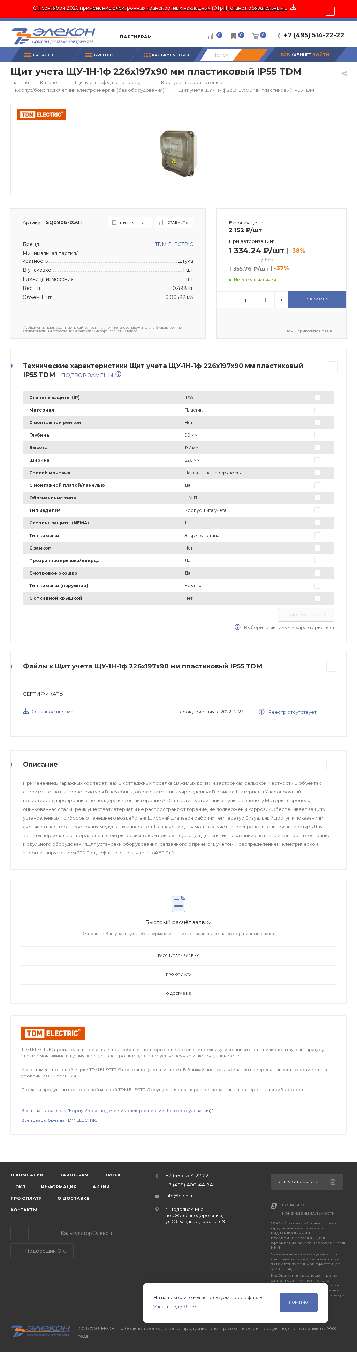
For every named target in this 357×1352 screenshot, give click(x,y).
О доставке (178, 994)
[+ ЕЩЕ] (167, 34)
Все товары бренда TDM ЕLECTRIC (59, 1120)
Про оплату (178, 974)
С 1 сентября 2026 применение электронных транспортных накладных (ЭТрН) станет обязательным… (160, 8)
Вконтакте (35, 1233)
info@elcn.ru (179, 1195)
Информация (59, 1186)
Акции (101, 1186)
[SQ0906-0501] (179, 153)
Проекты (116, 1175)
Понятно (298, 1302)
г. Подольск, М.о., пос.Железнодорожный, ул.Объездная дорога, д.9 (195, 1215)
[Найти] (250, 55)
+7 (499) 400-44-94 (189, 1185)
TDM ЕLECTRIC (174, 244)
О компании (27, 1175)
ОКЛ (19, 1186)
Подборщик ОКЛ (46, 1251)
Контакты (23, 1209)
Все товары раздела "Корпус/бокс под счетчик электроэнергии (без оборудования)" (117, 1110)
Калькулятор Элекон (85, 1233)
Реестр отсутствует (292, 712)
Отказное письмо (53, 711)
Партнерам (74, 1175)
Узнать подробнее (175, 1306)
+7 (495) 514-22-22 (314, 35)
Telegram (17, 1233)
